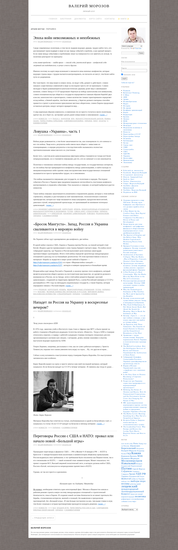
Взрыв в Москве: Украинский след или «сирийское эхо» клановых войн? (134, 369)
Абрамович (135, 446)
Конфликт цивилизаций (50, 209)
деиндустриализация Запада (90, 119)
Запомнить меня (129, 75)
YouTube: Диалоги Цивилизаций (130, 187)
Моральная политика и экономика (49, 211)
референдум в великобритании (132, 499)
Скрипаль (135, 471)
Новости (43, 119)
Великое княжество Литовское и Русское (67, 292)
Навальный (128, 463)
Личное (126, 119)
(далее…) (103, 114)
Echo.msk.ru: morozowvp (133, 170)
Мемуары (127, 125)
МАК (125, 121)
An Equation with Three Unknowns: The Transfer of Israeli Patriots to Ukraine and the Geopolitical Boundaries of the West (134, 328)
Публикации (128, 141)
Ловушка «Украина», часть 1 (56, 131)
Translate (138, 48)
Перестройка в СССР (131, 134)
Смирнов (124, 474)
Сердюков (126, 471)
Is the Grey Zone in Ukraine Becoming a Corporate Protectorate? (134, 376)
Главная (53, 19)
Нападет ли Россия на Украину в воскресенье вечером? (70, 304)
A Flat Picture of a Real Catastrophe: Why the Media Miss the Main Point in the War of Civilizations (134, 275)
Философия (127, 158)
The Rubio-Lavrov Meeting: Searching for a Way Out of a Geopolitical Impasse (134, 416)
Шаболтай (126, 478)
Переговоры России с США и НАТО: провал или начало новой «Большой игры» (73, 438)
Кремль (77, 209)
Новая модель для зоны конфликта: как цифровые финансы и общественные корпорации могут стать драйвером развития (133, 228)
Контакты (110, 19)
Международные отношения (95, 209)
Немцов (139, 464)
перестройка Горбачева (51, 121)
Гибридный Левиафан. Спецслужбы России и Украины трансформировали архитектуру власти (135, 360)
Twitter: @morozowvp (132, 181)
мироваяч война (96, 292)
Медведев (134, 458)
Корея (125, 112)
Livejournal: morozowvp (133, 175)
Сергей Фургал (138, 469)
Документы (80, 19)
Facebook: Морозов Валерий (135, 172)
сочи (130, 501)
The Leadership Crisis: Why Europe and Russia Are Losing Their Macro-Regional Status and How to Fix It (134, 431)
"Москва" (41, 292)
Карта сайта (95, 19)
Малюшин (125, 458)
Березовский (128, 448)
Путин (70, 211)
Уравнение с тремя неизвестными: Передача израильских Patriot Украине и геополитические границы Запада (135, 339)
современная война (73, 121)
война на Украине (138, 479)
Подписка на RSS (130, 192)
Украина (88, 121)
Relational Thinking (131, 93)
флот (95, 121)
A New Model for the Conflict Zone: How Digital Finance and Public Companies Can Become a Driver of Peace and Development (134, 216)
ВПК (73, 119)
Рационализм (102, 213)
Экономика (127, 162)
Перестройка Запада (131, 136)
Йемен (107, 119)
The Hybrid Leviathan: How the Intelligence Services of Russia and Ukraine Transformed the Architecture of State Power (135, 350)
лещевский (129, 486)
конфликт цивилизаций (74, 213)
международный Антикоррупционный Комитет (132, 491)
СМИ (125, 147)
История (126, 106)
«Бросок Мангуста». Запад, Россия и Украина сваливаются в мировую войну (70, 226)
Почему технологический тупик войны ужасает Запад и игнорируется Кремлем (134, 300)
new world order (127, 443)
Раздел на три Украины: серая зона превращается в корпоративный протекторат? (134, 384)
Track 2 (56, 119)
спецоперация (64, 294)
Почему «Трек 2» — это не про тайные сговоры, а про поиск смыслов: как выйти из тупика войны (134, 319)
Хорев (142, 476)
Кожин (136, 453)
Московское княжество (44, 294)
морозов (134, 494)
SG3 (54, 508)
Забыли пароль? (127, 82)
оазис (36, 121)
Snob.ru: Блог (128, 179)
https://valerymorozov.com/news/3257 (47, 265)
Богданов (140, 448)
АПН (125, 97)
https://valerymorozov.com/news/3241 (47, 262)
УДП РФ (126, 154)
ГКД (129, 453)
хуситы (102, 121)
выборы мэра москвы (133, 482)
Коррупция (67, 209)
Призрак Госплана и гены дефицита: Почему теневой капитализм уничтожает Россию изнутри (134, 249)
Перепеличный (136, 466)
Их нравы (127, 108)
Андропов (65, 119)
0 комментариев (50, 216)
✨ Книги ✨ (123, 19)
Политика (127, 138)
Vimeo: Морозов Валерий (133, 183)
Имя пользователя (128, 61)
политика (140, 496)
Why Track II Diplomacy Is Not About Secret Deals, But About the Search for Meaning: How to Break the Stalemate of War (134, 309)
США (125, 151)
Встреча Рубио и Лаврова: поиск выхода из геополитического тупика (134, 422)
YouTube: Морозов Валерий (134, 190)
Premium (43, 289)
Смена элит (79, 211)
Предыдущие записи (43, 518)
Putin (135, 443)
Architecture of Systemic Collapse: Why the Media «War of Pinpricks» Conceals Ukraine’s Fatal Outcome (134, 258)
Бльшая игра (63, 508)
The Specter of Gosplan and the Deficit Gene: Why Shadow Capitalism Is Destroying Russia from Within (134, 239)
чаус (134, 501)
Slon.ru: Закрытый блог (133, 177)
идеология (57, 213)
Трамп (132, 473)
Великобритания (130, 101)
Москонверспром (131, 460)
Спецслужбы (92, 211)
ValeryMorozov (45, 41)
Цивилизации (39, 213)
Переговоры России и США (83, 508)
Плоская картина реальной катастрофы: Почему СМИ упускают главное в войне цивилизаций (134, 284)
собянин (124, 501)
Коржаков (125, 456)
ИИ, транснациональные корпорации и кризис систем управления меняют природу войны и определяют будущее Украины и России (135, 407)
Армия (126, 99)
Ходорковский (134, 476)
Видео (125, 103)
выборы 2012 (125, 481)
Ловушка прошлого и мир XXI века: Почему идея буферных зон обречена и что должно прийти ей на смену (134, 204)
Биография (65, 19)
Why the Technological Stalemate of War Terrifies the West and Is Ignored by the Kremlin (134, 292)
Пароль (124, 68)
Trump (141, 444)
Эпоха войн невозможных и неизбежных (66, 37)
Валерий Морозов (89, 5)
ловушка (91, 213)
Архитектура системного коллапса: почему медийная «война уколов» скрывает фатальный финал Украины (134, 266)
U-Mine (126, 95)
